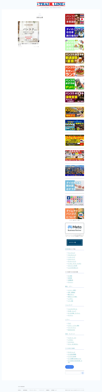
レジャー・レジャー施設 (73, 325)
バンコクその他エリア (73, 267)
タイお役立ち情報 (70, 348)
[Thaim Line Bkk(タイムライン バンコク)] (51, 4)
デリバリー (70, 282)
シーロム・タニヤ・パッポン (74, 263)
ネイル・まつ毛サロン (73, 344)
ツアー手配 (70, 301)
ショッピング (68, 305)
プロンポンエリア (72, 255)
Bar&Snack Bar (71, 329)
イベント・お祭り (72, 290)
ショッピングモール (72, 309)
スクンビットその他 (72, 265)
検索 (82, 373)
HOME (19, 386)
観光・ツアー (68, 286)
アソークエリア (71, 253)
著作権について (54, 390)
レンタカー (70, 298)
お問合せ (19, 390)
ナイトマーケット (72, 327)
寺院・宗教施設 (71, 292)
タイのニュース (71, 352)
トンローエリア (71, 257)
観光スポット (71, 294)
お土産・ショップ (72, 311)
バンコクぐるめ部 (72, 356)
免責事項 (47, 390)
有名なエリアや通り (72, 296)
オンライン (70, 315)
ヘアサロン (70, 340)
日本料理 (67, 249)
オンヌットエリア (72, 261)
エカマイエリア (71, 259)
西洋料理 (70, 278)
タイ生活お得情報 (72, 354)
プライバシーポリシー (33, 390)
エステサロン (71, 342)
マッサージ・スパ (72, 337)
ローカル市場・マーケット (74, 313)
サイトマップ (41, 390)
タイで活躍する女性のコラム (74, 358)
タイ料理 (70, 275)
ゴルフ (69, 323)
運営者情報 (25, 390)
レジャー (67, 319)
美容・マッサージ (70, 334)
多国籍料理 (70, 280)
